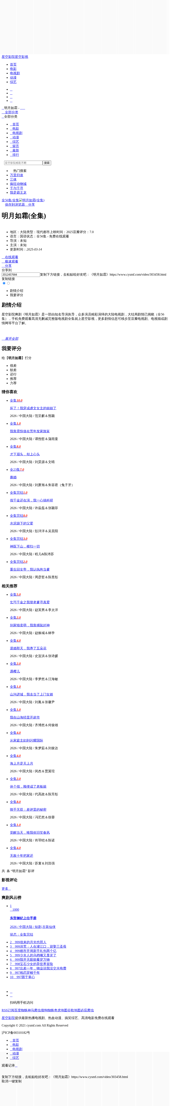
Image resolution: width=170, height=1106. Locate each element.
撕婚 (13, 477)
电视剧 (15, 73)
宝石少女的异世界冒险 (31, 964)
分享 (30, 204)
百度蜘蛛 (21, 1010)
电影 (13, 69)
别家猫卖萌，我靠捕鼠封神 (30, 625)
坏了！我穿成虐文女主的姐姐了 (33, 408)
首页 (13, 64)
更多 (6, 888)
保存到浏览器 (15, 204)
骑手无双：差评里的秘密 (28, 809)
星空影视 (21, 57)
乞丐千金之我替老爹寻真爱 (30, 602)
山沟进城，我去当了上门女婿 (31, 694)
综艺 (13, 82)
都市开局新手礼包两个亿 (33, 951)
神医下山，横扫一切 (25, 546)
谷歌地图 (74, 1010)
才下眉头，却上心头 (25, 454)
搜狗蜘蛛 (47, 1010)
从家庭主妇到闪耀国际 (26, 740)
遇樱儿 (15, 671)
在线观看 (10, 257)
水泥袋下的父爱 (21, 523)
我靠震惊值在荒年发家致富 (30, 431)
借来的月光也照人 (28, 942)
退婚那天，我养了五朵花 (28, 648)
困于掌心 (22, 977)
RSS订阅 (8, 1010)
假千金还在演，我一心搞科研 (31, 500)
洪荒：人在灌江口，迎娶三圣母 (38, 946)
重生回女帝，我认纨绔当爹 (30, 569)
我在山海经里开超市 (25, 717)
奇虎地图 (60, 1010)
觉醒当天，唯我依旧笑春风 (30, 832)
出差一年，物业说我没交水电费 (38, 968)
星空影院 (8, 57)
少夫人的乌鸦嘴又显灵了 (33, 955)
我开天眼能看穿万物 (30, 959)
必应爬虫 (87, 1010)
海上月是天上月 (21, 763)
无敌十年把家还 (21, 855)
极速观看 (10, 261)
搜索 (47, 162)
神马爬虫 (34, 1010)
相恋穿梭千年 (25, 972)
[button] (16, 290)
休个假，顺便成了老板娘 (28, 786)
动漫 (13, 77)
